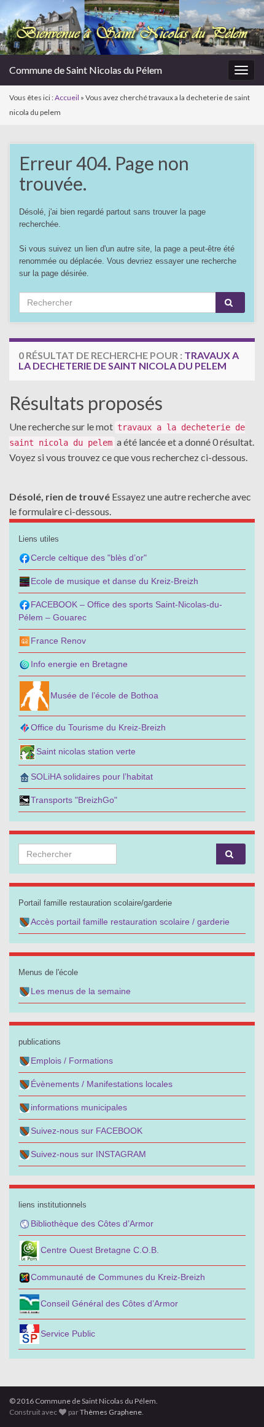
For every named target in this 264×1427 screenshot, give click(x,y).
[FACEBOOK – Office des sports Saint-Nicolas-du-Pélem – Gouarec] (24, 604)
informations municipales (79, 1107)
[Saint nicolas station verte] (27, 751)
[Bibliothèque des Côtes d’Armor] (24, 1223)
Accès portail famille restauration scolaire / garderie (130, 922)
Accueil (67, 97)
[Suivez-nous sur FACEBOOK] (24, 1131)
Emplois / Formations (72, 1060)
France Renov (58, 641)
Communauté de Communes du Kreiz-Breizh (118, 1277)
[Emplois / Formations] (24, 1060)
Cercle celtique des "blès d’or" (89, 558)
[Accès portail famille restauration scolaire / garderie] (24, 922)
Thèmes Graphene (111, 1412)
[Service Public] (29, 1333)
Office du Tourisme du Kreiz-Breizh (98, 727)
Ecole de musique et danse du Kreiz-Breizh (114, 581)
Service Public (68, 1333)
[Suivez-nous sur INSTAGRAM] (24, 1154)
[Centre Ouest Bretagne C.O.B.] (29, 1250)
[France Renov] (24, 641)
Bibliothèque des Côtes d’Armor (92, 1223)
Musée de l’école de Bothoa (104, 695)
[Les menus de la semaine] (24, 991)
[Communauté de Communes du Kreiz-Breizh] (24, 1277)
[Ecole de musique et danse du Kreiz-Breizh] (24, 581)
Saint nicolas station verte (86, 751)
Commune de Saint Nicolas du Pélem (85, 70)
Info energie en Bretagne (79, 664)
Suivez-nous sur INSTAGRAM (88, 1154)
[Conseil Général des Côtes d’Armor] (29, 1303)
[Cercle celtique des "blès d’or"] (24, 558)
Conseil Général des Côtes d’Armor (109, 1303)
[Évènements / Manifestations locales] (24, 1084)
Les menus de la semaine (81, 991)
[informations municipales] (24, 1107)
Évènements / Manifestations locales (102, 1084)
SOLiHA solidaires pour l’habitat (92, 776)
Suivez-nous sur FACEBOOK (86, 1131)
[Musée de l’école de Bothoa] (34, 695)
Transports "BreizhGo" (74, 800)
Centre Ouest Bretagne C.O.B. (100, 1250)
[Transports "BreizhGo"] (24, 800)
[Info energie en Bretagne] (24, 664)
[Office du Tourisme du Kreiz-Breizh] (24, 727)
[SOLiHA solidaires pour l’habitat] (24, 776)
